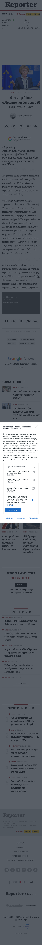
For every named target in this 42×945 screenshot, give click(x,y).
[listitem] (21, 466)
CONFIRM (13, 510)
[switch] (33, 472)
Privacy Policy (34, 518)
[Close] (38, 427)
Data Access (21, 518)
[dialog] (21, 472)
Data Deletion (8, 518)
